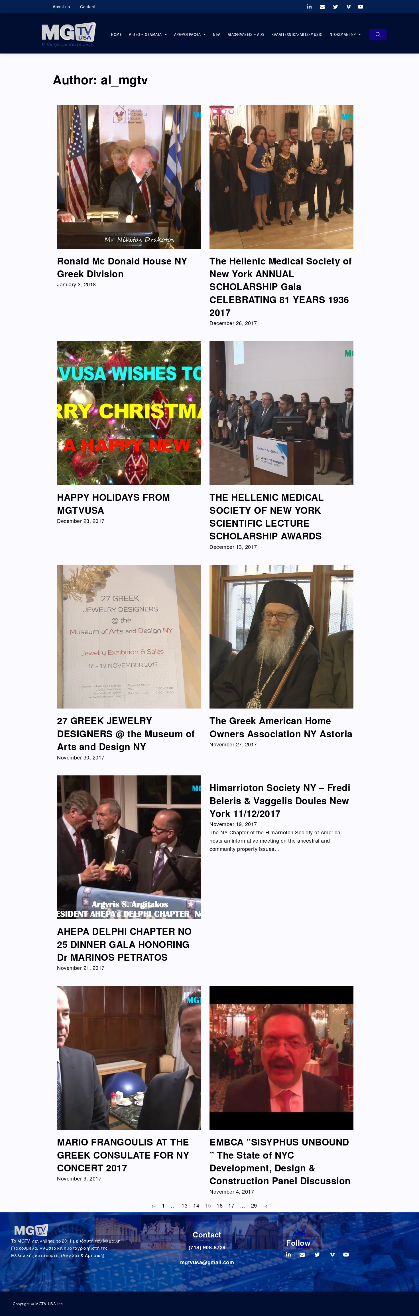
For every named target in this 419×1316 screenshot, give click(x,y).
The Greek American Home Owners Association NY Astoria (281, 727)
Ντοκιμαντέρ (342, 34)
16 (220, 1205)
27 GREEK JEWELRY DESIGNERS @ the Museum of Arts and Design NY (126, 733)
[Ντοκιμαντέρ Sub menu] (360, 34)
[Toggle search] (378, 34)
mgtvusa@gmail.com (207, 1262)
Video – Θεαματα (145, 34)
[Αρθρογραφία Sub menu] (205, 34)
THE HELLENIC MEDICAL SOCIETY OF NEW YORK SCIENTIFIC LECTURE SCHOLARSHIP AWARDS (267, 516)
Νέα (217, 34)
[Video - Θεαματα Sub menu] (166, 34)
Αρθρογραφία (187, 34)
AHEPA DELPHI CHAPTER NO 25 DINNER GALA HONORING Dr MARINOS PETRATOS (124, 944)
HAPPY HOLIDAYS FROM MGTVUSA (113, 503)
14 (196, 1205)
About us (61, 6)
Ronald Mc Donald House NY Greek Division (122, 267)
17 (231, 1205)
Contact (87, 6)
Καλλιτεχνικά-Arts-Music (296, 34)
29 (254, 1205)
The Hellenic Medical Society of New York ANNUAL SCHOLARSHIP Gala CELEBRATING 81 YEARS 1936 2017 (281, 286)
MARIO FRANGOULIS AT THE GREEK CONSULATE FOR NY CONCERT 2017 (123, 1154)
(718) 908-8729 (207, 1247)
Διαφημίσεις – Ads (246, 34)
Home (116, 34)
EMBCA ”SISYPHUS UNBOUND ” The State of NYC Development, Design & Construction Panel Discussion (280, 1161)
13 (185, 1205)
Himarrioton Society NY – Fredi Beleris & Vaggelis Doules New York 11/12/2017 (280, 800)
